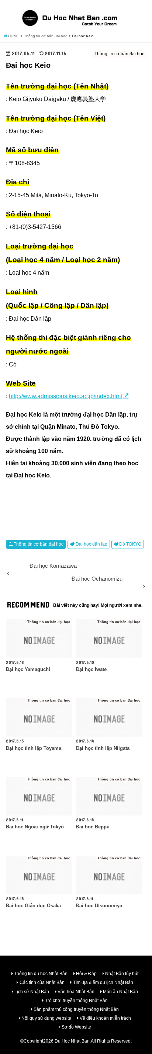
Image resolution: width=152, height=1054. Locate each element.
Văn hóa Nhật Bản (76, 991)
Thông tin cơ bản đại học (38, 544)
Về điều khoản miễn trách (105, 1018)
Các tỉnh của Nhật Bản (42, 982)
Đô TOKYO (130, 544)
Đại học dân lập (91, 544)
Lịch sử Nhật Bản (31, 991)
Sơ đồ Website (76, 1027)
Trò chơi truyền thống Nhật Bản (76, 1000)
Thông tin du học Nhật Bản (41, 973)
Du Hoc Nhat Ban (72, 1041)
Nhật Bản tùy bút (121, 973)
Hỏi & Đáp (86, 973)
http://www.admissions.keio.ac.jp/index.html (65, 396)
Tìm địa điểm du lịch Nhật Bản (103, 982)
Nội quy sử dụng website (46, 1018)
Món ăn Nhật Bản (120, 991)
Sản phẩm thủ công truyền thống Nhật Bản (76, 1009)
